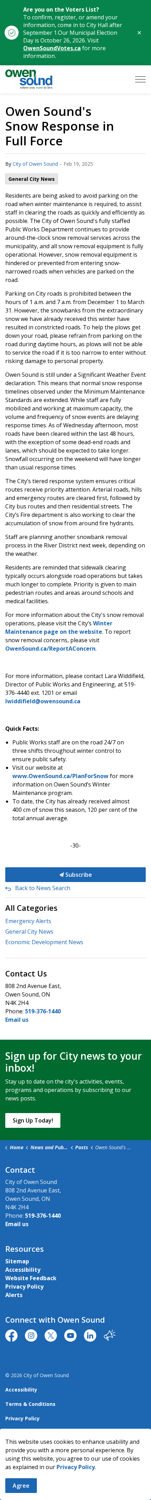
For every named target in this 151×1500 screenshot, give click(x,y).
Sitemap (17, 1261)
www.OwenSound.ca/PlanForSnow (60, 776)
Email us (16, 1020)
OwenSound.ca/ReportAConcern (50, 648)
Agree (21, 1485)
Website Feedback (31, 1278)
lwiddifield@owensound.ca (42, 701)
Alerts (13, 1295)
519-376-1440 (43, 1011)
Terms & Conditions (30, 1404)
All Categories (31, 907)
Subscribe (78, 875)
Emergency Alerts (28, 921)
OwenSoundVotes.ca (52, 48)
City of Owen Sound (35, 163)
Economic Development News (44, 942)
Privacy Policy (24, 1286)
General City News (31, 179)
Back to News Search (42, 888)
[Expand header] (140, 79)
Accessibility (22, 1270)
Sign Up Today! (33, 1120)
